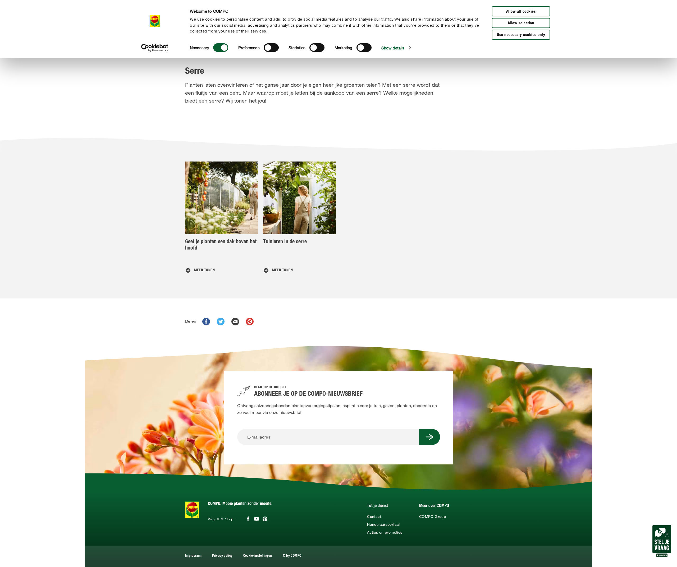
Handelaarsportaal (383, 524)
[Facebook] (248, 519)
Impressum (193, 556)
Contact (374, 516)
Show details (392, 47)
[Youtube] (256, 519)
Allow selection (521, 23)
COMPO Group (432, 516)
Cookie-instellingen (257, 556)
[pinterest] (250, 322)
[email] (235, 322)
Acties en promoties (384, 532)
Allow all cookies (521, 12)
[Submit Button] (429, 437)
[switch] (271, 47)
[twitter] (221, 322)
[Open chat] (662, 541)
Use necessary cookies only (521, 35)
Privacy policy (222, 556)
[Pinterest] (265, 519)
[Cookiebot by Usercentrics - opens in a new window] (155, 48)
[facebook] (206, 322)
